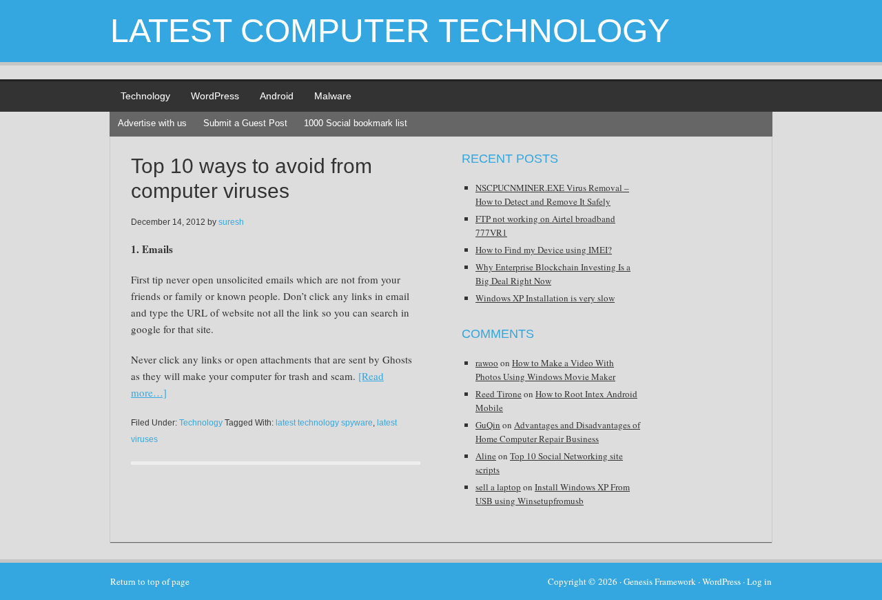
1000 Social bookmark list (355, 123)
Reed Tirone (498, 394)
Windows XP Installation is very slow (545, 298)
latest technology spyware (324, 423)
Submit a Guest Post (245, 123)
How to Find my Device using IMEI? (543, 249)
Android (277, 95)
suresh (231, 222)
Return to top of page (149, 581)
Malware (332, 95)
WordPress (215, 95)
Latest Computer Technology (390, 30)
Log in (759, 581)
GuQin (487, 425)
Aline (485, 456)
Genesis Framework (660, 581)
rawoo (486, 363)
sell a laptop (498, 487)
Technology (145, 95)
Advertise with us (152, 123)
